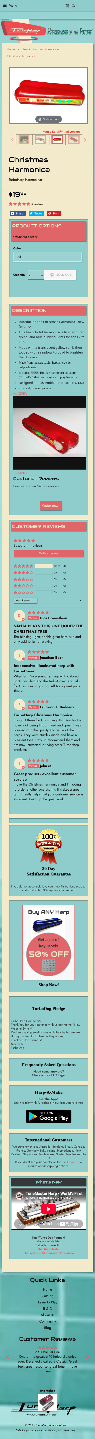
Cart (74, 5)
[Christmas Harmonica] (24, 139)
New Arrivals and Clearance (40, 49)
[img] (39, 612)
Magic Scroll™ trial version (61, 132)
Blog (47, 1327)
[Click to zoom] (48, 95)
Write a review (47, 486)
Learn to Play (47, 1302)
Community (47, 1321)
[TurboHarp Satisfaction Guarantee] (48, 846)
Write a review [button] (48, 553)
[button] (20, 204)
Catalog (47, 1295)
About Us (47, 1314)
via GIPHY (20, 393)
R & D (47, 1308)
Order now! (50, 505)
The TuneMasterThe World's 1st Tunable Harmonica (48, 1251)
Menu (13, 5)
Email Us (73, 1162)
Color (17, 248)
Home (11, 49)
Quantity (19, 274)
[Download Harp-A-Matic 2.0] (48, 1124)
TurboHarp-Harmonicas (50, 1425)
